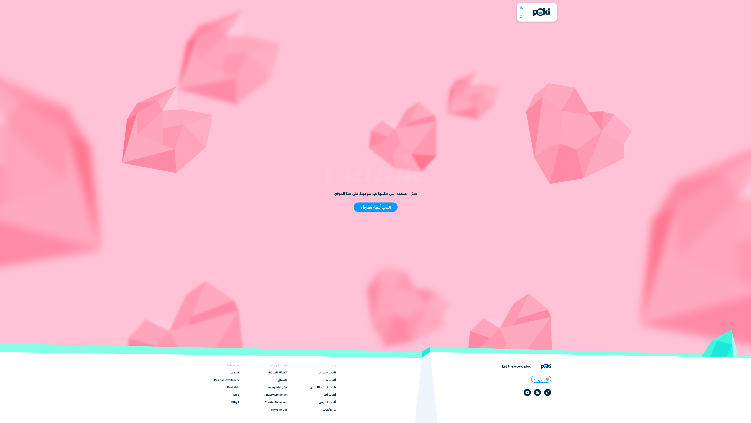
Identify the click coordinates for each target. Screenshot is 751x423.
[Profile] (521, 7)
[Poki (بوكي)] (541, 12)
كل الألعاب (329, 410)
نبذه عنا (234, 372)
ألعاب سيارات (327, 372)
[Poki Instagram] (537, 392)
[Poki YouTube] (527, 392)
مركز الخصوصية (277, 387)
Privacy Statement (275, 395)
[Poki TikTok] (547, 392)
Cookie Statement (276, 402)
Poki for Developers (226, 380)
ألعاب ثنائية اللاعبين (323, 387)
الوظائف (234, 402)
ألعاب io (330, 380)
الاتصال (282, 380)
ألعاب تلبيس (327, 402)
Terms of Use (279, 410)
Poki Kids (233, 387)
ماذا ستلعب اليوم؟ (521, 17)
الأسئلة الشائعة (277, 372)
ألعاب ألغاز (329, 395)
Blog (236, 395)
